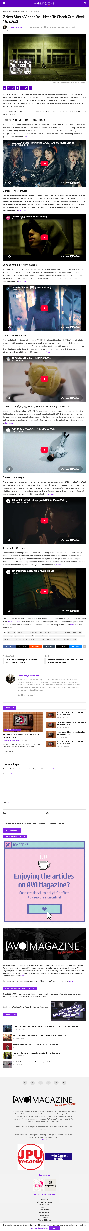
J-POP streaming (44, 1212)
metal (81, 636)
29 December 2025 (26, 740)
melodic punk (72, 636)
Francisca (30, 137)
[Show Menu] (4, 3)
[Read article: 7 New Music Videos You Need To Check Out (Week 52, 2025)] (23, 722)
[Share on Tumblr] (17, 88)
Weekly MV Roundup (32, 11)
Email (6, 813)
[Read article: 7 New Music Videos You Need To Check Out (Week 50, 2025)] (51, 725)
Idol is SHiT (44, 1207)
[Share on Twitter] (9, 88)
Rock (49, 639)
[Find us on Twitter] (32, 1083)
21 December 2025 (63, 717)
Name (6, 803)
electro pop (8, 636)
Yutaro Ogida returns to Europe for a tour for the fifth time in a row (37, 1053)
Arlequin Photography (44, 1202)
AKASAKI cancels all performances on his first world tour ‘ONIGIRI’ (37, 1044)
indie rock (29, 636)
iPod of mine (44, 1210)
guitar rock (19, 636)
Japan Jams (44, 1215)
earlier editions (14, 622)
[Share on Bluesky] (26, 88)
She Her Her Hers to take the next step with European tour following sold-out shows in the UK (47, 1026)
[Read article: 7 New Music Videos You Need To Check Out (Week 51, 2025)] (51, 715)
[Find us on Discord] (64, 1083)
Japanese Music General (16, 11)
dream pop (77, 632)
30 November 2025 (63, 747)
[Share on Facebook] (4, 88)
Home (5, 11)
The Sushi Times (44, 1220)
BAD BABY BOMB (46, 632)
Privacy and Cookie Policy (38, 1228)
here (72, 625)
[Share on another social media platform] (30, 88)
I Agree (55, 1228)
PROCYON (23, 639)
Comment (7, 774)
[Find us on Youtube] (48, 1083)
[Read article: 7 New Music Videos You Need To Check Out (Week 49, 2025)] (51, 734)
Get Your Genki (44, 1205)
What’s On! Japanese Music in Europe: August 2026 (31, 1062)
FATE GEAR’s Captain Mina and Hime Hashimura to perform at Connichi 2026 (40, 1035)
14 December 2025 (63, 727)
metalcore (8, 639)
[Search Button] (85, 3)
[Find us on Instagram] (40, 1083)
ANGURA (44, 1199)
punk (43, 639)
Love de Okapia (41, 636)
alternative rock (31, 632)
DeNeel (68, 632)
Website (49, 813)
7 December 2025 (63, 737)
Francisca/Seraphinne (18, 27)
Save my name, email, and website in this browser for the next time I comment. (35, 823)
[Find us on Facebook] (25, 1083)
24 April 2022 (34, 27)
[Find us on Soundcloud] (56, 1083)
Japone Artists (44, 1218)
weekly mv (57, 639)
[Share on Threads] (22, 88)
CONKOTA (59, 632)
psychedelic (33, 639)
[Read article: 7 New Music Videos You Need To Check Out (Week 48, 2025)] (51, 744)
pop (15, 639)
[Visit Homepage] (44, 3)
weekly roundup (70, 639)
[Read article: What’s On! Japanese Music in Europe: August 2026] (7, 1064)
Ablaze (20, 632)
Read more (10, 751)
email (71, 981)
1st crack (11, 632)
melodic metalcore (57, 636)
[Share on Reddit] (13, 88)
